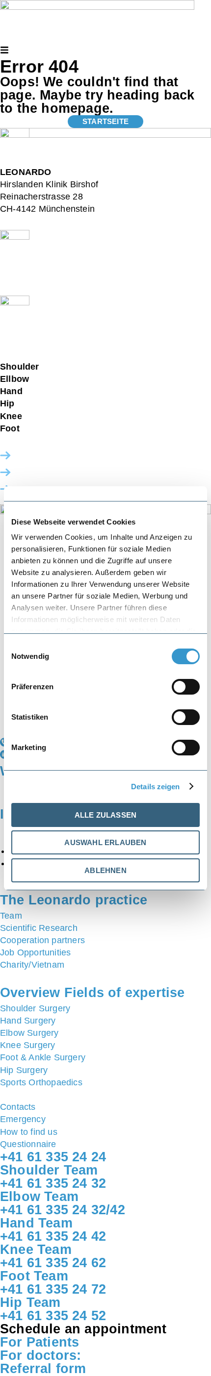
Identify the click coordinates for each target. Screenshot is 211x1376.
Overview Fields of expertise (92, 992)
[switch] (186, 687)
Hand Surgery (27, 1021)
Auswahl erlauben (105, 842)
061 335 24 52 (46, 403)
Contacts (18, 1107)
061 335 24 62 (53, 416)
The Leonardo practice (73, 900)
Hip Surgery (24, 1070)
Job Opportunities (35, 952)
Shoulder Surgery (35, 1008)
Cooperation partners (42, 940)
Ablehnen (105, 870)
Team (11, 916)
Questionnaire (28, 1144)
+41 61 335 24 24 (35, 340)
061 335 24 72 (51, 428)
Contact (31, 455)
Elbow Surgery (29, 1033)
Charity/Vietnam (32, 965)
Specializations (57, 978)
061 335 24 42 (54, 391)
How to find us (44, 472)
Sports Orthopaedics (41, 1082)
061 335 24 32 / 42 (69, 379)
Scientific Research (39, 928)
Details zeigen (155, 786)
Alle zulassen (106, 815)
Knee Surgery (27, 1045)
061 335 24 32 (71, 367)
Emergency (23, 1119)
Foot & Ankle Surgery (42, 1057)
